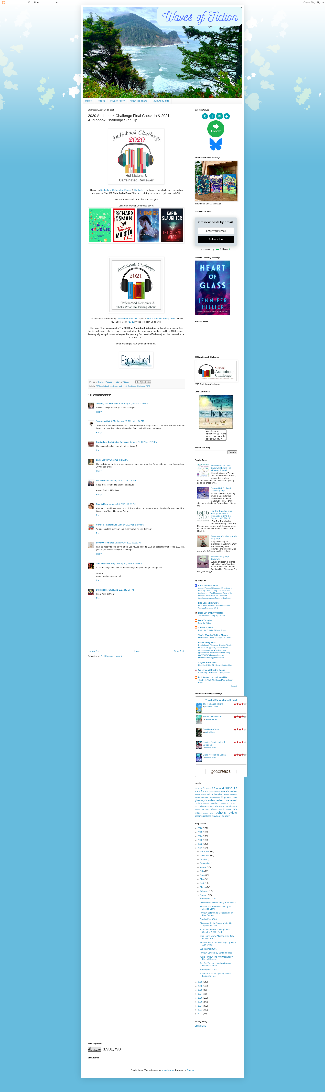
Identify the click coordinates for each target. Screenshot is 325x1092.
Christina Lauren (211, 707)
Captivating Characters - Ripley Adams (214, 673)
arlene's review (229, 791)
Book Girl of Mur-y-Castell (210, 613)
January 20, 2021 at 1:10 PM (115, 460)
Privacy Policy (117, 100)
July (202, 871)
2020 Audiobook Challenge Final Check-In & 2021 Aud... (215, 930)
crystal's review (202, 803)
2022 (200, 844)
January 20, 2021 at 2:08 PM (123, 480)
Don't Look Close (211, 729)
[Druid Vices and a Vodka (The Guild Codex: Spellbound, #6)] (200, 761)
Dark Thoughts (205, 620)
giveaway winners (209, 809)
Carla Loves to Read (208, 585)
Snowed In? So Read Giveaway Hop (221, 489)
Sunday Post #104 (208, 969)
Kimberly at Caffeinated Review (115, 190)
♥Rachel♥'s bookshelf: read (221, 700)
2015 (200, 1002)
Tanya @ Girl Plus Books (108, 403)
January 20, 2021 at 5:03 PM (131, 525)
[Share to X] (143, 382)
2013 (200, 1010)
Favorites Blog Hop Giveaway (220, 557)
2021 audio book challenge (107, 386)
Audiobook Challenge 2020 (139, 386)
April (202, 883)
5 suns (204, 791)
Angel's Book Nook (207, 662)
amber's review (214, 791)
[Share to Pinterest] (149, 382)
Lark (98, 460)
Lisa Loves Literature (208, 603)
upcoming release (203, 816)
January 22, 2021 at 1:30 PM (120, 590)
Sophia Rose (102, 504)
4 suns (227, 788)
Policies (101, 100)
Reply (99, 412)
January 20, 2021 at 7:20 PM (128, 543)
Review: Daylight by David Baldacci (216, 953)
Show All (234, 686)
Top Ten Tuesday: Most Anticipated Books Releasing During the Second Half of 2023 (221, 515)
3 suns (207, 788)
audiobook (123, 386)
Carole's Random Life (106, 525)
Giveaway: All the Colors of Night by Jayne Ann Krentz (216, 924)
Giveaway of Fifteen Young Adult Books (218, 902)
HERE (131, 322)
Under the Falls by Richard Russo (212, 630)
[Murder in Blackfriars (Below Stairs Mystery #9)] (200, 723)
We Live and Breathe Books (211, 670)
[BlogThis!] (140, 382)
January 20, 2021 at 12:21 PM (143, 442)
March (203, 887)
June (202, 875)
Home (88, 100)
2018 (200, 990)
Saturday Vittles (204, 623)
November (205, 855)
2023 (200, 840)
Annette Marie (210, 747)
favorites (214, 803)
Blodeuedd (101, 590)
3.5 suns (216, 788)
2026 (200, 828)
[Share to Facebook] (146, 382)
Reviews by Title (160, 100)
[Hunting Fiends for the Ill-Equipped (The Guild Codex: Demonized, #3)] (200, 748)
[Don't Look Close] (200, 736)
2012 (200, 1013)
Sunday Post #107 (208, 898)
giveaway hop (222, 806)
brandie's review (214, 800)
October (204, 859)
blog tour (226, 797)
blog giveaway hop (204, 797)
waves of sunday (221, 816)
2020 (200, 982)
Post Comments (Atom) (111, 656)
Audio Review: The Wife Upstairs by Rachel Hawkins (216, 958)
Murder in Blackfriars (212, 717)
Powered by (207, 249)
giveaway (209, 806)
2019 (200, 986)
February (204, 891)
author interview (214, 794)
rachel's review (225, 812)
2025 (200, 832)
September (205, 863)
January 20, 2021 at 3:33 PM (122, 504)
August (203, 867)
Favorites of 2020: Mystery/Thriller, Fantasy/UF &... (215, 974)
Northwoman (102, 480)
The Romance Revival (213, 704)
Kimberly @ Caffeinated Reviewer (112, 442)
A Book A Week (205, 628)
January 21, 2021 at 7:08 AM (129, 563)
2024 (200, 836)
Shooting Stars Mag (105, 563)
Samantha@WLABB (106, 421)
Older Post (179, 651)
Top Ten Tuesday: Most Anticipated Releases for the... (216, 964)
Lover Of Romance (105, 543)
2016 (200, 998)
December (205, 851)
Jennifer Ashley (211, 719)
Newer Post (94, 651)
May (202, 879)
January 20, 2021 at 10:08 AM (134, 403)
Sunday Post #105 (208, 949)
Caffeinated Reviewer (127, 318)
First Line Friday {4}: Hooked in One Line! (215, 665)
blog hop (216, 797)
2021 (200, 848)
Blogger (190, 1070)
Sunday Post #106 (208, 919)
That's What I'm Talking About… (213, 635)
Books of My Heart (207, 642)
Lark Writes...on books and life (212, 677)
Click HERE (200, 1026)
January (204, 895)
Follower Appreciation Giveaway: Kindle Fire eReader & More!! (221, 468)
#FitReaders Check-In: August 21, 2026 (214, 638)
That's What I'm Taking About (161, 318)
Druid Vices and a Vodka (214, 755)
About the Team (138, 100)
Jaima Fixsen (210, 732)
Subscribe (216, 239)
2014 (200, 1006)
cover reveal (230, 800)
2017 (200, 994)
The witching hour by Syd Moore (211, 615)
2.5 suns (198, 788)
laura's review (225, 809)
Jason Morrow (167, 1070)
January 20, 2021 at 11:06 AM (130, 421)
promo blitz (208, 813)
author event (200, 794)
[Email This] (136, 382)
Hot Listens (139, 190)
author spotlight (230, 794)
